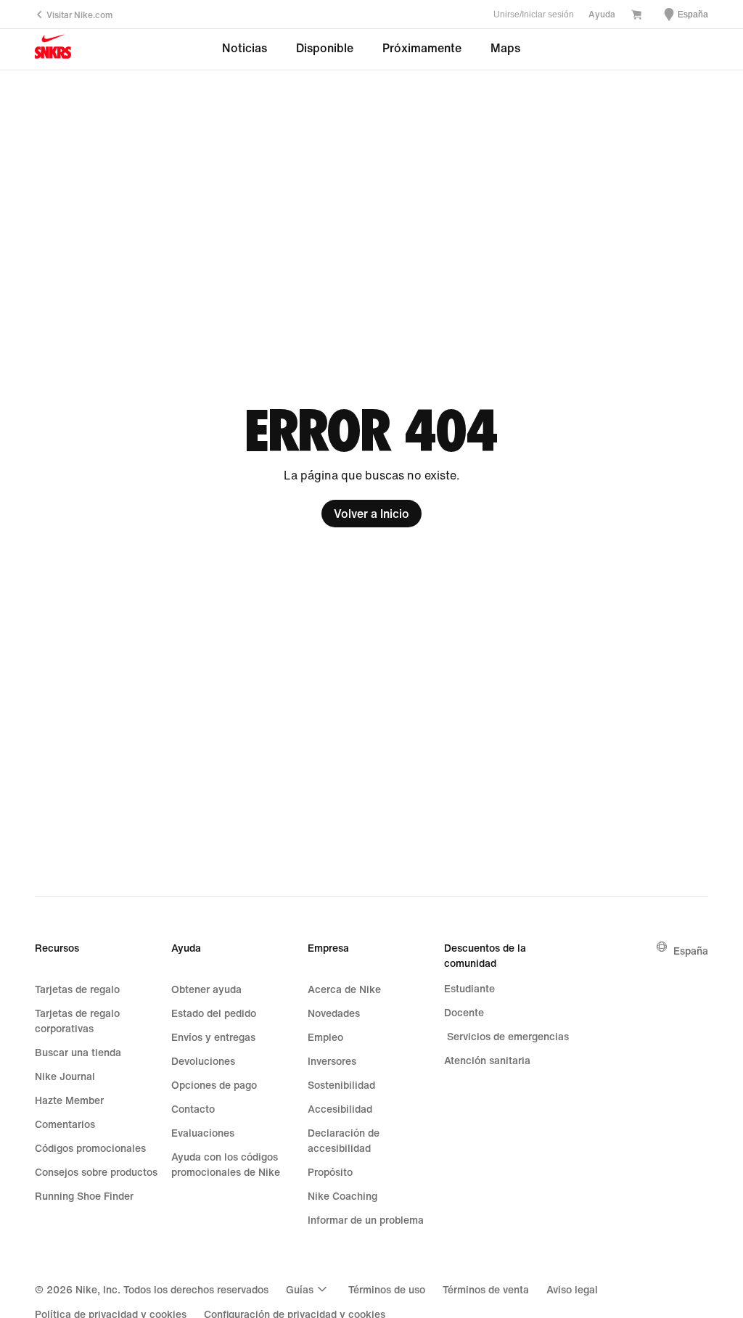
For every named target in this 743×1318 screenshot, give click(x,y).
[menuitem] (308, 1289)
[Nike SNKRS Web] (53, 49)
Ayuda (601, 14)
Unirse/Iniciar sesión (533, 14)
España (690, 950)
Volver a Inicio (371, 513)
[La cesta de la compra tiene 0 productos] (636, 15)
